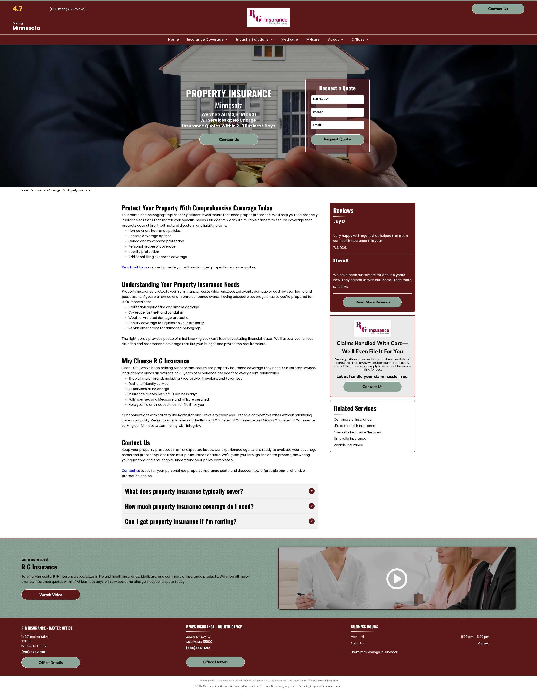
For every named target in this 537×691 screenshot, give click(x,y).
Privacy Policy (207, 680)
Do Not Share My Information (235, 680)
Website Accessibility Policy (323, 680)
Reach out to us (134, 267)
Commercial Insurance (352, 419)
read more (403, 279)
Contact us (131, 470)
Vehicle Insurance (348, 445)
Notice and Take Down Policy (290, 680)
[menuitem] (173, 39)
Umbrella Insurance (350, 438)
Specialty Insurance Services (357, 432)
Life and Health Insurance (354, 425)
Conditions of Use (263, 680)
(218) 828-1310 (33, 652)
